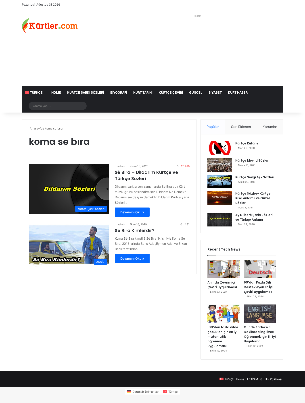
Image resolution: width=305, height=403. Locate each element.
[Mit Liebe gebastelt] (50, 25)
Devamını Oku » (132, 212)
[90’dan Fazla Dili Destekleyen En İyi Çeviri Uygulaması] (260, 269)
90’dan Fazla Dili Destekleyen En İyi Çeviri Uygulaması (258, 287)
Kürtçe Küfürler (247, 143)
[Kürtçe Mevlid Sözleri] (219, 165)
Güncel (195, 92)
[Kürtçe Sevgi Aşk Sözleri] (219, 181)
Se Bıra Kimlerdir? (135, 230)
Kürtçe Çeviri (171, 92)
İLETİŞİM (252, 379)
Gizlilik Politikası (271, 379)
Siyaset (215, 92)
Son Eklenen (241, 127)
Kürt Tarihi (142, 92)
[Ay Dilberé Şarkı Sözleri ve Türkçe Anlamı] (219, 219)
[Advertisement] (197, 50)
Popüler (213, 127)
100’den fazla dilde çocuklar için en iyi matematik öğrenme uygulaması (222, 336)
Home (56, 92)
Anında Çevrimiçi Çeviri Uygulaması (222, 284)
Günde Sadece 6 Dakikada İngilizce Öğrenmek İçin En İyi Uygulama (260, 334)
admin (121, 166)
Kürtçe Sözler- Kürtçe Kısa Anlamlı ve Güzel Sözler (253, 198)
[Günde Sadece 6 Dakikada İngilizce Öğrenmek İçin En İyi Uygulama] (260, 313)
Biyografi (118, 92)
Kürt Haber (238, 92)
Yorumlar (270, 127)
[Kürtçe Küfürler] (219, 148)
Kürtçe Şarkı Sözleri (85, 92)
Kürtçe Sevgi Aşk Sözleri (254, 177)
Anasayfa (35, 128)
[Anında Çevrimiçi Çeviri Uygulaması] (223, 269)
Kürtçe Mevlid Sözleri (252, 160)
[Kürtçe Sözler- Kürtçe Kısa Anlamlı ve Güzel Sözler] (219, 198)
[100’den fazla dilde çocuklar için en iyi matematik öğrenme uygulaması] (223, 313)
